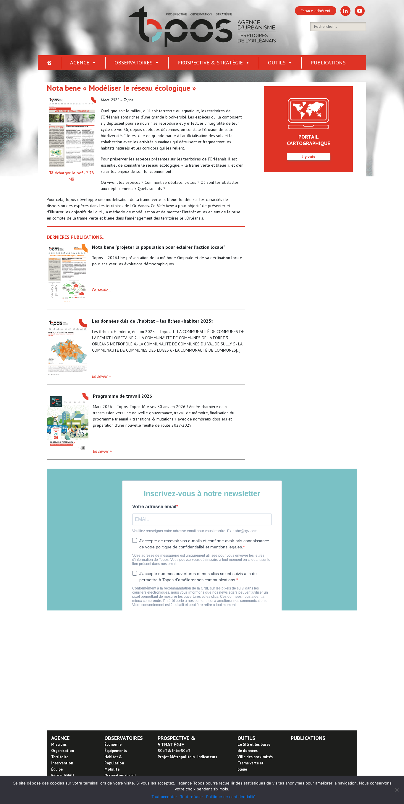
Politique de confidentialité (231, 796)
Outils (276, 62)
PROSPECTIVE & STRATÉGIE (176, 741)
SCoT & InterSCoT (174, 750)
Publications (328, 62)
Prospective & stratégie (210, 62)
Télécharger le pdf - (71, 176)
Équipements (115, 750)
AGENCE (60, 738)
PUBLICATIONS (308, 738)
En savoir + (101, 290)
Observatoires (133, 62)
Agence (79, 62)
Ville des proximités (255, 756)
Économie (113, 744)
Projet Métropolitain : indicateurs (187, 756)
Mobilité (111, 769)
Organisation (62, 750)
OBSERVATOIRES (123, 738)
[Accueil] (49, 63)
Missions (59, 744)
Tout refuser (191, 796)
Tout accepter (164, 796)
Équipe (57, 769)
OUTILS (246, 738)
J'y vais (308, 156)
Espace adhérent (315, 10)
